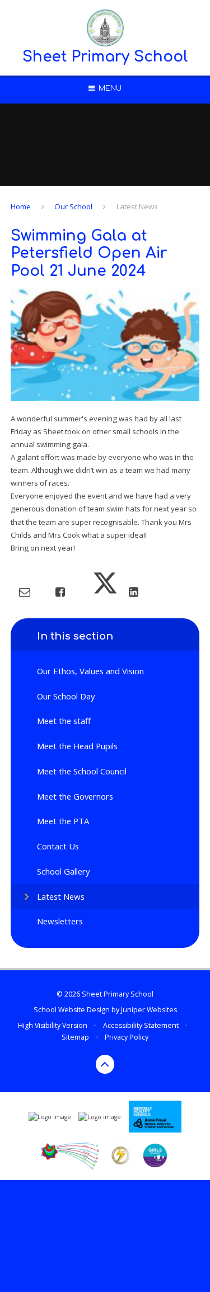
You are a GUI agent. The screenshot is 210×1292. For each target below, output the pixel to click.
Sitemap (75, 1037)
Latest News (137, 206)
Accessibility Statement (141, 1025)
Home (21, 206)
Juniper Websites (149, 1009)
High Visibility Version (52, 1025)
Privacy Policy (126, 1037)
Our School (73, 206)
